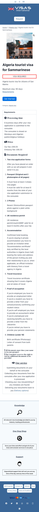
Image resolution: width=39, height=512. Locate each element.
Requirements (8, 92)
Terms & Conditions (25, 490)
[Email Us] (27, 503)
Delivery (27, 486)
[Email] (23, 2)
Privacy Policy (12, 490)
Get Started (9, 99)
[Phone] (19, 2)
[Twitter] (11, 503)
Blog (33, 486)
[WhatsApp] (15, 2)
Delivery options (21, 391)
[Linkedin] (17, 503)
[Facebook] (6, 503)
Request (19, 19)
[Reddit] (19, 508)
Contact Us (18, 486)
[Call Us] (33, 503)
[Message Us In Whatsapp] (22, 503)
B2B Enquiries (8, 486)
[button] (34, 35)
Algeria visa (12, 105)
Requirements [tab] (9, 112)
